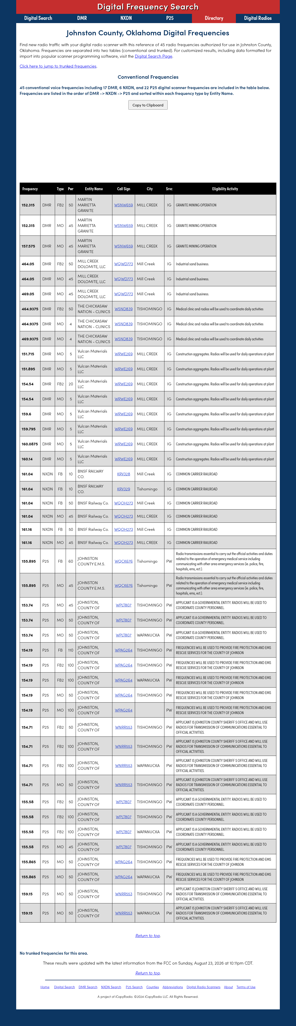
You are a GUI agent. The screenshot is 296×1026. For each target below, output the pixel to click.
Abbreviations (173, 986)
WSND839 (124, 308)
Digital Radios (258, 17)
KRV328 (123, 474)
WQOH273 (123, 503)
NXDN (126, 17)
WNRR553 (123, 727)
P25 (170, 17)
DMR (82, 17)
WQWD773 (123, 263)
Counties (152, 986)
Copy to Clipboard (148, 105)
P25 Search (134, 986)
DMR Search (88, 986)
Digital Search (38, 17)
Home (44, 986)
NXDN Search (111, 986)
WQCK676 (124, 561)
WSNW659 (123, 205)
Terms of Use (246, 986)
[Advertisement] (148, 146)
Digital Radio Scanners (203, 986)
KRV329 (123, 489)
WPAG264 (124, 650)
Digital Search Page (153, 56)
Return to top (147, 935)
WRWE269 (124, 353)
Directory (214, 17)
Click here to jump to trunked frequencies (58, 66)
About (228, 986)
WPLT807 (123, 605)
